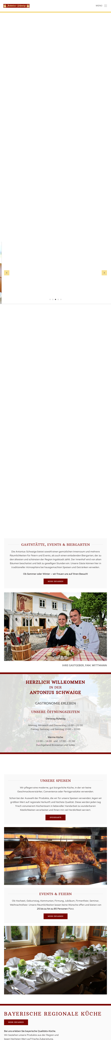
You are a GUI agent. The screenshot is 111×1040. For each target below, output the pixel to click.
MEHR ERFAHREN (55, 581)
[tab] (50, 299)
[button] (101, 5)
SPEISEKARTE (55, 817)
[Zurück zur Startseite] (15, 5)
